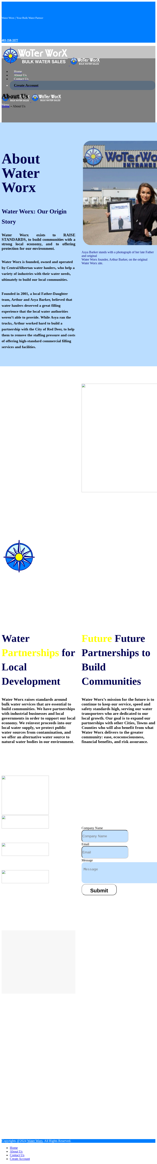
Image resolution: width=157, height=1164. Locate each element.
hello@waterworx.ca (21, 863)
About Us (129, 1067)
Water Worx (35, 1141)
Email (85, 844)
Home (6, 106)
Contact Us (109, 1075)
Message (87, 860)
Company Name (92, 828)
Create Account (113, 1083)
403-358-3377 (10, 40)
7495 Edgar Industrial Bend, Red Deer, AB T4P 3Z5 (34, 893)
